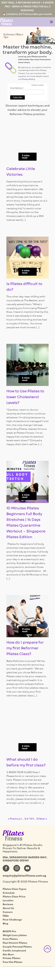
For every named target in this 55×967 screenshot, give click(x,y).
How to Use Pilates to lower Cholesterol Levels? (25, 397)
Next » (43, 818)
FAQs (6, 915)
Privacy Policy (28, 79)
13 (37, 818)
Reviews (8, 904)
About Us (8, 908)
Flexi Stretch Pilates (15, 942)
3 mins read (26, 156)
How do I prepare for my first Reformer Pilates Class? (25, 648)
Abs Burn (8, 954)
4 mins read (26, 271)
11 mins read (26, 630)
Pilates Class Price (14, 896)
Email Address (17, 88)
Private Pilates (11, 958)
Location (8, 900)
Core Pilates (10, 939)
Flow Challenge (12, 919)
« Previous (14, 818)
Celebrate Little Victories (20, 171)
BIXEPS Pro (9, 931)
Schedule (9, 892)
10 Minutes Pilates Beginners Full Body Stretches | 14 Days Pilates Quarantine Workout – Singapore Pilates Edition (25, 522)
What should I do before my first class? (26, 762)
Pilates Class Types (14, 889)
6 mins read (26, 379)
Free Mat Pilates (12, 962)
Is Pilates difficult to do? (24, 287)
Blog (5, 923)
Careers (8, 912)
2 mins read (26, 496)
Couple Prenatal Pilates (17, 946)
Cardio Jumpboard (14, 950)
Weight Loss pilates (15, 935)
